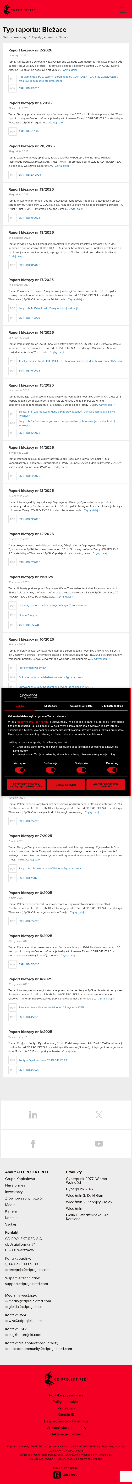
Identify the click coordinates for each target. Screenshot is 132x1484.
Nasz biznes (15, 1185)
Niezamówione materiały (66, 1428)
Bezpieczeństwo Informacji (66, 1421)
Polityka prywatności (66, 1395)
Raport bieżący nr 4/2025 (30, 979)
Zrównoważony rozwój (24, 1198)
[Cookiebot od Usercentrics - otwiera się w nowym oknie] (22, 696)
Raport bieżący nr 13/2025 (31, 491)
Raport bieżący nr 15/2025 (31, 385)
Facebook (33, 1144)
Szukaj (10, 1224)
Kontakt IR (66, 1415)
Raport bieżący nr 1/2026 (30, 103)
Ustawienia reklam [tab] (81, 705)
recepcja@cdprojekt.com (29, 1270)
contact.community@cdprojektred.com (40, 1349)
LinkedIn (33, 1115)
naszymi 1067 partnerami (33, 721)
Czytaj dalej (70, 70)
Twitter (98, 1115)
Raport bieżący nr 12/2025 (31, 534)
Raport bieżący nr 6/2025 (30, 893)
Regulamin (66, 1408)
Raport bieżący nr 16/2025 (31, 333)
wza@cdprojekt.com (25, 1321)
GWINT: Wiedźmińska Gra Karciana (87, 1217)
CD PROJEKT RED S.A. (24, 1239)
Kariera (11, 1211)
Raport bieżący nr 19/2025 (31, 189)
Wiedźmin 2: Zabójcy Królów (89, 1202)
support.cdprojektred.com (26, 1284)
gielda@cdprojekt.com (27, 1307)
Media (10, 1205)
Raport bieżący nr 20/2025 (31, 146)
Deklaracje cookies (66, 1434)
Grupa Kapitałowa (20, 1179)
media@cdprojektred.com (29, 1301)
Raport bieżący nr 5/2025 (30, 936)
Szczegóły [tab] (50, 705)
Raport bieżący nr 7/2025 (30, 836)
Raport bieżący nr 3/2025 (30, 1032)
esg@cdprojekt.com (24, 1335)
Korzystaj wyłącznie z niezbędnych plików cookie (26, 784)
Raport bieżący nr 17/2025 (31, 280)
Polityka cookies (66, 1402)
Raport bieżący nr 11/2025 (30, 577)
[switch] (51, 770)
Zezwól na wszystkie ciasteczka (105, 784)
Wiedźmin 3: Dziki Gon (84, 1196)
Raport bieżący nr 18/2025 (31, 233)
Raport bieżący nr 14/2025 (31, 448)
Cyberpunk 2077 (80, 1189)
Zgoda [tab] (20, 705)
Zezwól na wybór (66, 784)
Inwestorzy (14, 1192)
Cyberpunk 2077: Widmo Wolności (86, 1181)
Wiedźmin (74, 1209)
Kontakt (11, 1218)
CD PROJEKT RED (19, 9)
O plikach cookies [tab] (112, 705)
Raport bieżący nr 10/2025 (31, 639)
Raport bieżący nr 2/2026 (30, 50)
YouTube (98, 1144)
